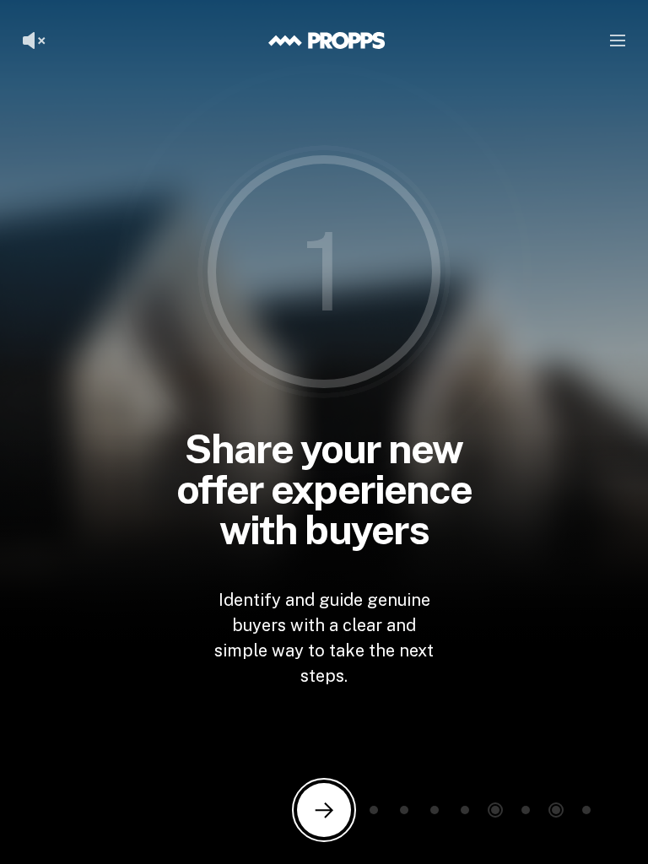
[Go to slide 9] (586, 810)
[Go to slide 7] (525, 810)
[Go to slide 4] (434, 810)
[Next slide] (324, 810)
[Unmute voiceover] (33, 40)
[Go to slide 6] (495, 810)
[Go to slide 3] (404, 810)
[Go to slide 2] (374, 810)
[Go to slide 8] (556, 810)
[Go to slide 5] (465, 810)
